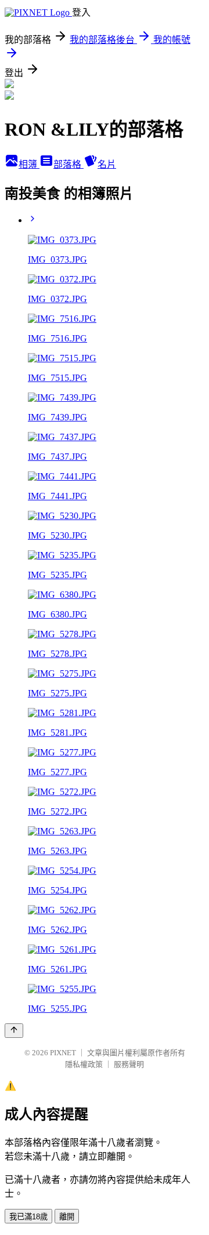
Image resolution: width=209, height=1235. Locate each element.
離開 (66, 1216)
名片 (107, 164)
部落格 (68, 164)
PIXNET (63, 1052)
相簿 (29, 164)
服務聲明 (129, 1064)
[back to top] (14, 1030)
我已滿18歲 (28, 1216)
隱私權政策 (84, 1064)
